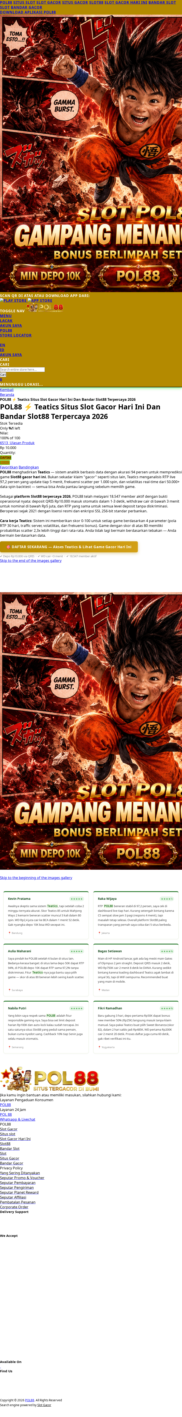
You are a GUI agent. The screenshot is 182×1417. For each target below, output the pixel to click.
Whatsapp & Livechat (17, 1119)
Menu (6, 315)
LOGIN (5, 463)
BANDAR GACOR (26, 7)
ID (2, 349)
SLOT (5, 7)
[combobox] (22, 369)
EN (2, 345)
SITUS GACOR (75, 2)
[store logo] (44, 310)
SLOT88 (96, 2)
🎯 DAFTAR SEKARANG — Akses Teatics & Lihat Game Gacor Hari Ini (69, 546)
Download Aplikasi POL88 (28, 12)
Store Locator (16, 335)
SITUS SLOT (24, 2)
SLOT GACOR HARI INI (126, 2)
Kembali (7, 389)
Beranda (7, 394)
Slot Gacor (44, 1405)
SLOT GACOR (48, 2)
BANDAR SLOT (162, 2)
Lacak (6, 320)
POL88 (6, 2)
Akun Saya (11, 325)
